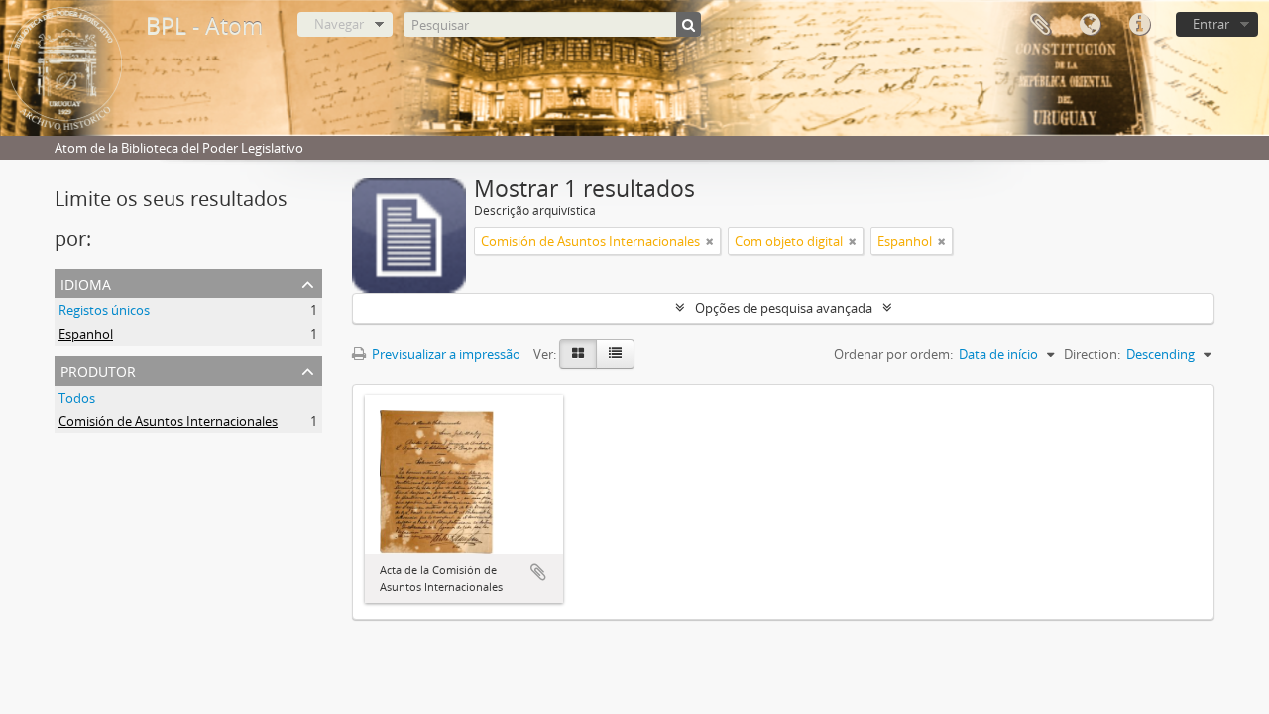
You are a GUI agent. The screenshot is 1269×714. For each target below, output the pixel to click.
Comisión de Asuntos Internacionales (168, 421)
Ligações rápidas (1139, 25)
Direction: (1092, 354)
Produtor (98, 369)
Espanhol (85, 334)
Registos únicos (104, 310)
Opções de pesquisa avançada (783, 308)
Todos (76, 398)
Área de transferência (1040, 25)
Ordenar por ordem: (893, 354)
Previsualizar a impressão (444, 354)
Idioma (1089, 25)
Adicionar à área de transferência (538, 572)
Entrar (1211, 24)
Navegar (339, 24)
